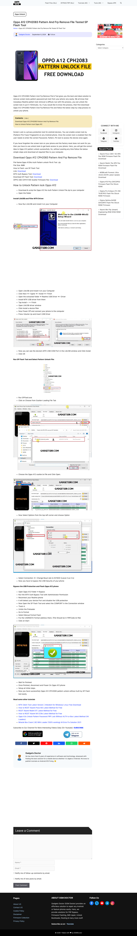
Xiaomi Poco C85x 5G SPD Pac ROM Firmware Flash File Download (109, 156)
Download (22, 171)
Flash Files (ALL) (51, 3)
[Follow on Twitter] (97, 903)
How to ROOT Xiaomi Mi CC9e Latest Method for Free (40, 714)
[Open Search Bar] (121, 3)
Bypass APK (112, 3)
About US (17, 904)
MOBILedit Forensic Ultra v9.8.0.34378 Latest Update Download (109, 174)
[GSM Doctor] (17, 3)
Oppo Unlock (20, 14)
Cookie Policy (18, 911)
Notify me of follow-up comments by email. (32, 873)
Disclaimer (17, 914)
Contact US (18, 907)
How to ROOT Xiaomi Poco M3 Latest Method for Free (40, 708)
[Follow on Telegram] (107, 903)
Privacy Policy (18, 921)
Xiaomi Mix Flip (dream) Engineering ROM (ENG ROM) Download (109, 212)
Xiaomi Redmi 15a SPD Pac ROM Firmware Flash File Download (109, 165)
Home (15, 28)
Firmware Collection (21, 918)
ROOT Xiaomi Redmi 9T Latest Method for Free (37, 711)
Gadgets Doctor (24, 34)
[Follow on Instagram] (112, 903)
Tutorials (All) (82, 3)
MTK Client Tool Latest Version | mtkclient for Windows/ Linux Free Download (49, 705)
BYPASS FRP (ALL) (67, 3)
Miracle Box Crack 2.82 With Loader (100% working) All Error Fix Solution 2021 (49, 722)
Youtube (70, 924)
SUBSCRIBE (78, 728)
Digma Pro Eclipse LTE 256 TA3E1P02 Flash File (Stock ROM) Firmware (109, 193)
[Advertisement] (52, 268)
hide (26, 118)
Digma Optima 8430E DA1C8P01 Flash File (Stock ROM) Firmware (108, 202)
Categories (100, 44)
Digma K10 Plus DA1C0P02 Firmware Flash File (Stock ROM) (109, 184)
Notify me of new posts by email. (28, 879)
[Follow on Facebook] (92, 903)
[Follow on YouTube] (102, 903)
